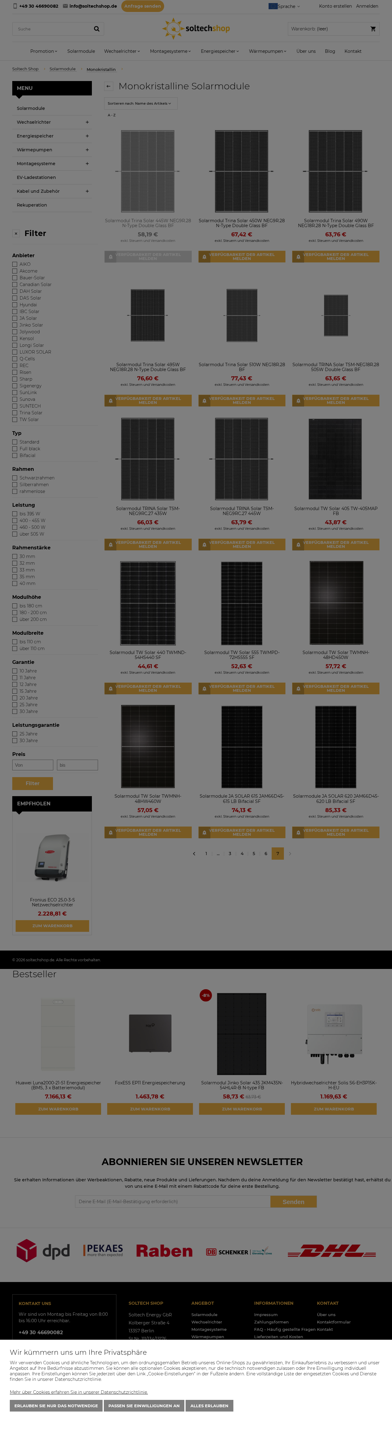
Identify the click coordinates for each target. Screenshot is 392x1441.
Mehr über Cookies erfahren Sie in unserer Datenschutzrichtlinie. (79, 1392)
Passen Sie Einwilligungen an (144, 1405)
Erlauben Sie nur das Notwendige (56, 1405)
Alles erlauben (209, 1405)
